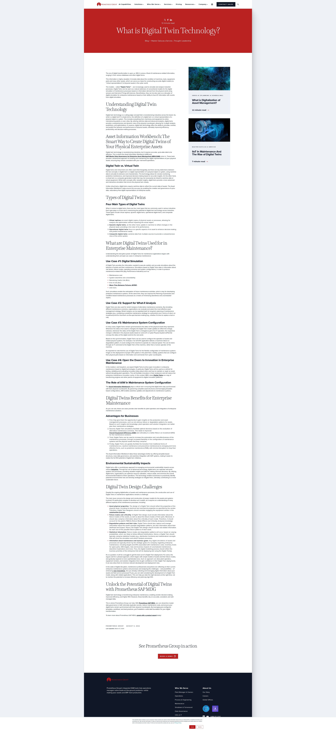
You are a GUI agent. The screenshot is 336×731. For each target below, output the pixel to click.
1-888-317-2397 (215, 717)
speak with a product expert (147, 615)
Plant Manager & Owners (184, 692)
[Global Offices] (212, 4)
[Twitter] (165, 20)
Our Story (206, 692)
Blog (147, 41)
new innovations (119, 571)
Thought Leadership (182, 41)
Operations (179, 696)
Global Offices (208, 700)
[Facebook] (167, 20)
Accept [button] (192, 727)
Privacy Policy (178, 723)
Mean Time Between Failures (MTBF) (123, 285)
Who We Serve (181, 688)
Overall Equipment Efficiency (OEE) (122, 433)
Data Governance (181, 711)
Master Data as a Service (161, 41)
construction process (117, 512)
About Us (207, 688)
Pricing (179, 4)
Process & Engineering (183, 700)
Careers (205, 696)
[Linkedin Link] (204, 717)
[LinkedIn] (171, 20)
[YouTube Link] (207, 717)
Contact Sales (226, 4)
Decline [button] (200, 727)
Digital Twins (158, 375)
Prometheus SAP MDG (147, 603)
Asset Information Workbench (119, 387)
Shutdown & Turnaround (183, 707)
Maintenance (179, 704)
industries (114, 469)
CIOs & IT (178, 715)
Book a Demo (166, 656)
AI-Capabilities (125, 4)
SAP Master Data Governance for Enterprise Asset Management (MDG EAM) (133, 156)
